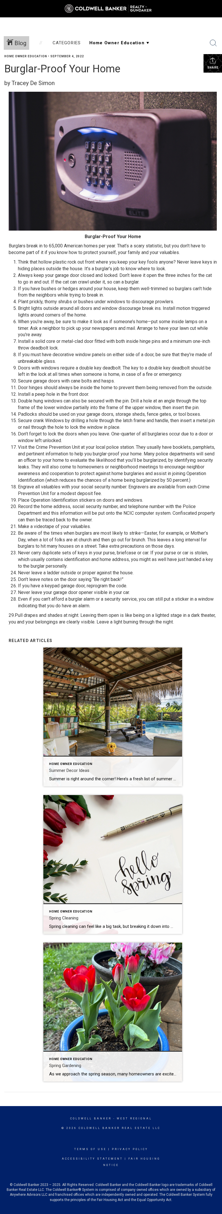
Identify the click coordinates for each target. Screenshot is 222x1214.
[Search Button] (213, 43)
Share (213, 67)
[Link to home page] (111, 8)
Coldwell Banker (91, 1118)
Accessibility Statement (92, 1158)
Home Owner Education (25, 56)
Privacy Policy (130, 1149)
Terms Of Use (90, 1149)
